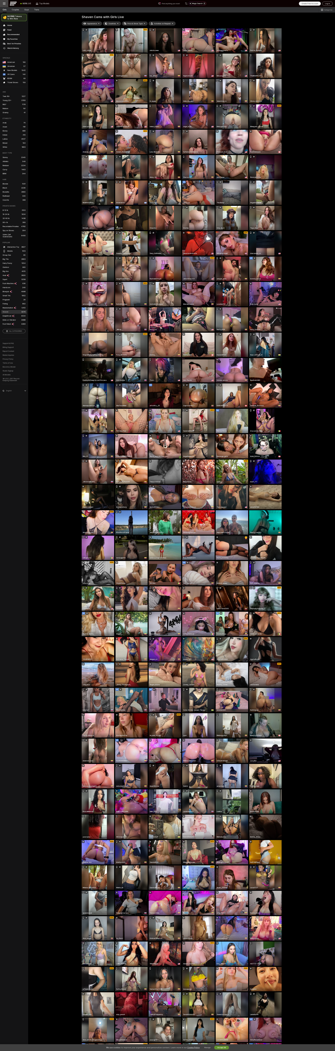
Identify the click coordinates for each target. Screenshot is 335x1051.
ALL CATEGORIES (15, 331)
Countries (112, 24)
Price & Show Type (135, 24)
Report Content (8, 351)
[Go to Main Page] (13, 3)
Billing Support (8, 347)
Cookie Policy (193, 1048)
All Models (7, 375)
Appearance (92, 24)
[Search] (186, 3)
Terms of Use (8, 363)
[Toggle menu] (4, 3)
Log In (327, 4)
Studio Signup (8, 371)
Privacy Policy (8, 359)
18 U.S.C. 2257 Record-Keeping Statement (11, 379)
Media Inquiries (8, 355)
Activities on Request (162, 24)
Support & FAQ (8, 343)
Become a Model (9, 367)
